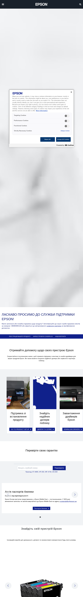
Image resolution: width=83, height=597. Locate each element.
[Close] (71, 92)
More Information (42, 111)
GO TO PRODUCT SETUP (20, 429)
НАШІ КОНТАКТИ (60, 336)
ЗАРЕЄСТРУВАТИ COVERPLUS (43, 336)
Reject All (48, 139)
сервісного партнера (54, 326)
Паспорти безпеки (40, 508)
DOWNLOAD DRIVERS (72, 429)
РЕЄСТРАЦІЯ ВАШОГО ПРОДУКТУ (19, 336)
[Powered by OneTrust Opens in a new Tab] (64, 145)
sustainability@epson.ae (68, 501)
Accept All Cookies (63, 139)
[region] (41, 118)
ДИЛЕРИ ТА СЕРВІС (44, 429)
